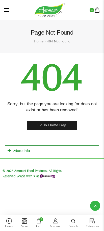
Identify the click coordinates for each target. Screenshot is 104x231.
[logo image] (50, 10)
